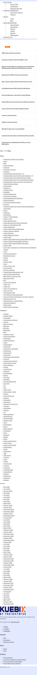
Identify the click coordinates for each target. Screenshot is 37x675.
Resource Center (8, 278)
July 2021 (6, 495)
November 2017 (8, 585)
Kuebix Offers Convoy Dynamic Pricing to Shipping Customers (18, 101)
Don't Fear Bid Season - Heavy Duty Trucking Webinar (16, 95)
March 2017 (6, 600)
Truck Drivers (7, 463)
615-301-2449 (15, 622)
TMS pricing (7, 455)
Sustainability (7, 447)
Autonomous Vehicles (10, 320)
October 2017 (7, 587)
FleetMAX (6, 192)
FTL (4, 386)
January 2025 (7, 491)
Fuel (4, 388)
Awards (5, 322)
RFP (4, 280)
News (5, 422)
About (5, 649)
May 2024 (6, 493)
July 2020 (6, 520)
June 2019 (6, 546)
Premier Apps (7, 262)
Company (6, 171)
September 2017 (8, 589)
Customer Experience (10, 361)
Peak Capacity (8, 429)
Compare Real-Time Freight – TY (13, 174)
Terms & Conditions (9, 282)
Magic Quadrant (8, 414)
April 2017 (6, 597)
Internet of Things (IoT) (10, 404)
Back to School (8, 324)
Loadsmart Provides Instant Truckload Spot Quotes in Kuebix (18, 135)
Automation (7, 318)
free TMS (6, 383)
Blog (7, 47)
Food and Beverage (9, 194)
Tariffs (5, 449)
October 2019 (7, 538)
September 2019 (8, 540)
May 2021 (6, 499)
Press (5, 264)
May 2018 (6, 573)
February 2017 (7, 602)
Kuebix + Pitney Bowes (10, 217)
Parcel (5, 427)
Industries (6, 213)
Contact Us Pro (8, 190)
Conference (7, 351)
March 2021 (7, 503)
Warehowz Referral (9, 303)
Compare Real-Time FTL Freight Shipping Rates (18, 180)
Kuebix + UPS (7, 219)
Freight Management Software (13, 198)
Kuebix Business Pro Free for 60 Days (15, 223)
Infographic (7, 400)
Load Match (7, 408)
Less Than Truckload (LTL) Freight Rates (14, 659)
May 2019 (6, 548)
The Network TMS (9, 293)
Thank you (6, 286)
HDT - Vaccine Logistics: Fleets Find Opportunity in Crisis (17, 81)
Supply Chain (7, 443)
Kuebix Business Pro (9, 221)
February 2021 (7, 505)
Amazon (6, 314)
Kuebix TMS (7, 237)
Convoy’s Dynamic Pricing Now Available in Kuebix (15, 108)
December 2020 (8, 509)
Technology (7, 451)
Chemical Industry (9, 340)
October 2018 (7, 563)
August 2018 (7, 567)
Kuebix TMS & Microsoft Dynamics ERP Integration (19, 239)
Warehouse (7, 476)
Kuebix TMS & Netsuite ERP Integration (15, 241)
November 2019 (8, 536)
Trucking (6, 466)
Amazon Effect (8, 316)
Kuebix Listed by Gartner (11, 231)
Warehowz (6, 478)
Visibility (6, 474)
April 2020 (6, 526)
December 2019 (8, 534)
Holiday (5, 394)
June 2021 (6, 497)
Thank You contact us (10, 288)
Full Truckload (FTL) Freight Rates (12, 661)
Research (6, 435)
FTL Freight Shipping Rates (12, 202)
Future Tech (7, 390)
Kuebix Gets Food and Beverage (13, 229)
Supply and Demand (9, 441)
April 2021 (6, 501)
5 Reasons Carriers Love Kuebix (13, 159)
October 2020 (7, 513)
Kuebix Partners (8, 233)
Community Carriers (9, 169)
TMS (4, 453)
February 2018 (7, 579)
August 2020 (7, 517)
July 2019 (6, 544)
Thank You (6, 284)
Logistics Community (10, 254)
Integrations (7, 215)
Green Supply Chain (9, 392)
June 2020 (6, 522)
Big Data (6, 328)
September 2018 (8, 565)
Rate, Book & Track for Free (12, 276)
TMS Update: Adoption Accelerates (11, 53)
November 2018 (8, 561)
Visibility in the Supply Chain (9, 122)
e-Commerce (7, 369)
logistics (6, 410)
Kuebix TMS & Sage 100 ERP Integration (16, 243)
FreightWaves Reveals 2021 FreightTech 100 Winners (16, 88)
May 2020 (6, 524)
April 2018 (6, 575)
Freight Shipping (8, 200)
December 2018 (8, 559)
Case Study (7, 338)
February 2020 (8, 530)
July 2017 (6, 593)
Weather (6, 480)
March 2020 (7, 528)
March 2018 (7, 577)
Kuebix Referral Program (11, 235)
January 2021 (7, 507)
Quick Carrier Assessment (11, 274)
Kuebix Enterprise (9, 227)
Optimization (7, 424)
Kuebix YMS (7, 245)
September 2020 (8, 515)
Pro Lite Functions (9, 270)
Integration (6, 402)
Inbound (6, 398)
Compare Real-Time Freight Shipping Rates (17, 178)
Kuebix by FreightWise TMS (12, 225)
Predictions (7, 431)
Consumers (7, 355)
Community (6, 347)
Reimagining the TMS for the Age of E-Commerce (15, 74)
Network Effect (8, 418)
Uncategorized (8, 470)
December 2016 (8, 604)
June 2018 (6, 571)
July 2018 (6, 569)
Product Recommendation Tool (13, 272)
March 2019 (7, 552)
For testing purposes (10, 196)
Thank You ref (7, 290)
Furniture (6, 204)
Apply (5, 161)
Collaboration (7, 344)
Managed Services (9, 256)
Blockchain (6, 330)
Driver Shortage (8, 365)
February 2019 (7, 554)
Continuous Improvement (11, 357)
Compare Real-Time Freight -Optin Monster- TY (18, 176)
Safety (5, 439)
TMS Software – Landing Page (13, 301)
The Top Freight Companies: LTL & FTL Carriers (18, 297)
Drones (5, 367)
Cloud (5, 342)
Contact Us (6, 188)
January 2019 (7, 556)
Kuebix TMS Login (10, 44)
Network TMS (7, 420)
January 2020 (7, 532)
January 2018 (7, 581)
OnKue (5, 258)
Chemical (6, 167)
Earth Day (6, 371)
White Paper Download (10, 307)
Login (5, 251)
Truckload (6, 468)
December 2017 (8, 583)
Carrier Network (8, 165)
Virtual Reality (7, 472)
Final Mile (6, 377)
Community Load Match (10, 349)
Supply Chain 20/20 (9, 445)
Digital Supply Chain (9, 363)
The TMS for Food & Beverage (13, 295)
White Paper (7, 305)
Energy (5, 375)
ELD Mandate (7, 373)
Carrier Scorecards (9, 336)
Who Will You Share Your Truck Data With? (13, 128)
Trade (5, 459)
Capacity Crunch (8, 334)
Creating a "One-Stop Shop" (9, 115)
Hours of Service (8, 396)
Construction (7, 186)
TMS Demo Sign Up (9, 299)
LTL (4, 412)
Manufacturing (7, 416)
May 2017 (6, 595)
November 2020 (8, 511)
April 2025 (6, 489)
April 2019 (6, 550)
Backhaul (6, 326)
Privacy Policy (7, 268)
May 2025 (6, 487)
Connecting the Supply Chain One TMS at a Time (15, 59)
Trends (5, 461)
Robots (5, 437)
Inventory (6, 406)
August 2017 (7, 591)
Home (5, 210)
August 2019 (7, 542)
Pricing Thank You (9, 266)
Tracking (6, 457)
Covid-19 (6, 359)
